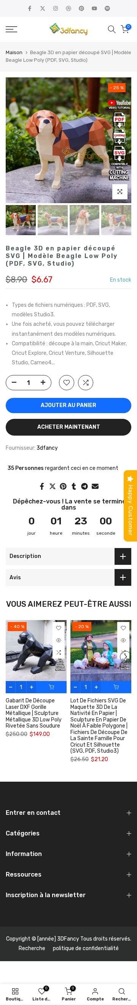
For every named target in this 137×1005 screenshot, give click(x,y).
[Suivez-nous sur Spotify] (107, 8)
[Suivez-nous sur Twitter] (42, 8)
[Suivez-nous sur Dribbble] (68, 8)
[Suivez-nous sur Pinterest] (81, 8)
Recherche (32, 948)
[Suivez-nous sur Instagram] (55, 8)
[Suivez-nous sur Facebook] (29, 8)
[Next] (120, 140)
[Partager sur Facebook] (41, 486)
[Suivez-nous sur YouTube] (94, 8)
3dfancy (47, 448)
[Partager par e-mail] (95, 486)
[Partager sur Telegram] (84, 486)
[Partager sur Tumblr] (73, 486)
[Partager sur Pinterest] (63, 486)
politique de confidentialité (86, 948)
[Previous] (17, 140)
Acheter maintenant (68, 427)
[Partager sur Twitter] (52, 486)
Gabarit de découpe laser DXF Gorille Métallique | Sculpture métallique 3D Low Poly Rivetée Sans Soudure (34, 713)
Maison (14, 52)
